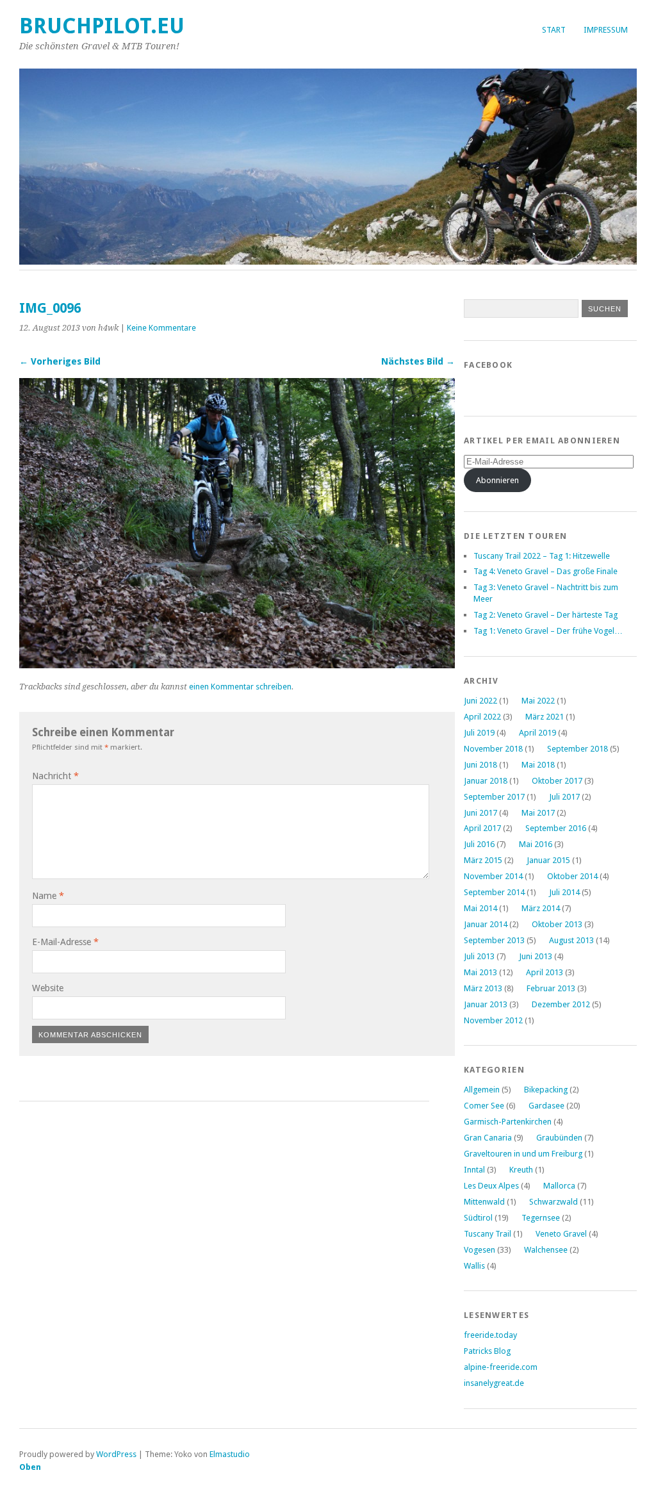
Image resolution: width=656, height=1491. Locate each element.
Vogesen (479, 1250)
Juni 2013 (535, 956)
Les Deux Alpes (491, 1185)
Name (48, 896)
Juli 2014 (564, 892)
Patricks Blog (487, 1351)
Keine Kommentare (161, 328)
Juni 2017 (480, 813)
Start (554, 30)
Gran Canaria (488, 1137)
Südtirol (478, 1218)
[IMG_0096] (237, 665)
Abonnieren (497, 480)
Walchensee (546, 1250)
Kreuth (521, 1169)
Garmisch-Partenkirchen (508, 1121)
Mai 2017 (538, 813)
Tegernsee (540, 1218)
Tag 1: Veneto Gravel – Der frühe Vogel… (548, 631)
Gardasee (546, 1105)
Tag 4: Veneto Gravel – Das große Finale (545, 571)
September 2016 (555, 828)
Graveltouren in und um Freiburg (523, 1153)
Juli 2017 (564, 797)
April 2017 (482, 828)
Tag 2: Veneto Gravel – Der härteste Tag (545, 615)
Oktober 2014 (572, 876)
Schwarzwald (553, 1202)
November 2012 (493, 1020)
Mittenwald (484, 1202)
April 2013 (544, 972)
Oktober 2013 (557, 924)
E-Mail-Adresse (65, 942)
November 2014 (493, 876)
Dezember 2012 (561, 1004)
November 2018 (493, 749)
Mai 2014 (480, 908)
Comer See (484, 1105)
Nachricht (55, 776)
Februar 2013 (551, 988)
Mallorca (559, 1185)
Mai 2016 (535, 844)
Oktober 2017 (557, 781)
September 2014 (494, 892)
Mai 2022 (538, 700)
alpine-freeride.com (500, 1367)
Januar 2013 (485, 1004)
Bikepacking (546, 1089)
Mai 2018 (538, 765)
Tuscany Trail (487, 1234)
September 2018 (577, 749)
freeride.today (490, 1335)
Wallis (474, 1266)
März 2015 (483, 860)
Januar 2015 (548, 860)
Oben (30, 1467)
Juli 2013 (479, 956)
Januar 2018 (485, 781)
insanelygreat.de (494, 1383)
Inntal (474, 1169)
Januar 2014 (485, 924)
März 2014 (540, 908)
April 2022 (482, 716)
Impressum (606, 30)
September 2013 (494, 940)
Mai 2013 (480, 972)
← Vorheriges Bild (60, 361)
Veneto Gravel (561, 1234)
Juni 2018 (480, 765)
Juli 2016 (479, 844)
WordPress (116, 1454)
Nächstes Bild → (418, 361)
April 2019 (537, 732)
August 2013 (571, 940)
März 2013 (483, 988)
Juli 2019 (479, 732)
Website (47, 988)
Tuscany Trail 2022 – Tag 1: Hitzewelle (541, 556)
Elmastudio (229, 1454)
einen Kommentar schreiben (240, 686)
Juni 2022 (480, 700)
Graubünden (559, 1137)
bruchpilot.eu (101, 25)
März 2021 (544, 716)
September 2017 (494, 797)
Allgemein (482, 1089)
